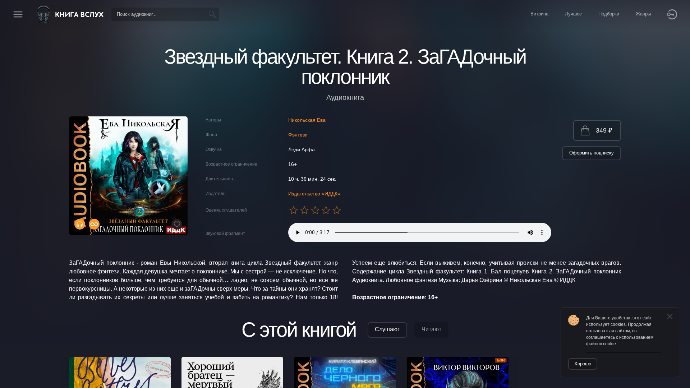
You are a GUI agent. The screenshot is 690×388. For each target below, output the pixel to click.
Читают (431, 329)
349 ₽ (604, 130)
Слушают (387, 329)
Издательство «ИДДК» (314, 194)
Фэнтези (298, 135)
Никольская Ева (307, 120)
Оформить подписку (591, 153)
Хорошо (582, 363)
